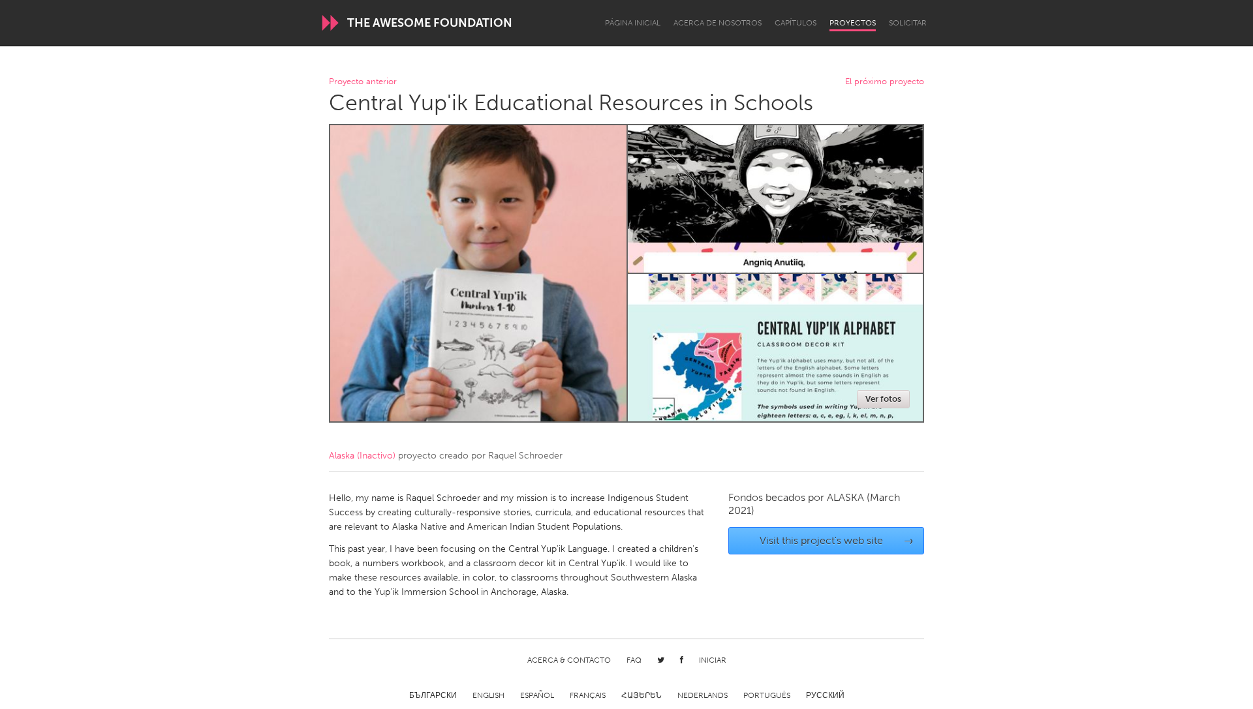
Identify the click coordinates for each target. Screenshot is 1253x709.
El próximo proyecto (884, 82)
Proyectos (852, 22)
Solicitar (908, 22)
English (488, 695)
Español (537, 695)
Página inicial (632, 22)
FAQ (634, 660)
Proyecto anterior (363, 82)
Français (588, 695)
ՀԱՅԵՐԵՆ (641, 695)
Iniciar (712, 660)
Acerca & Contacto (569, 660)
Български (433, 695)
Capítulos (795, 22)
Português (766, 695)
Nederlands (702, 695)
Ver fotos (883, 399)
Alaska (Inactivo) (362, 455)
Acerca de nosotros (717, 22)
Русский (825, 695)
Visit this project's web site (837, 540)
